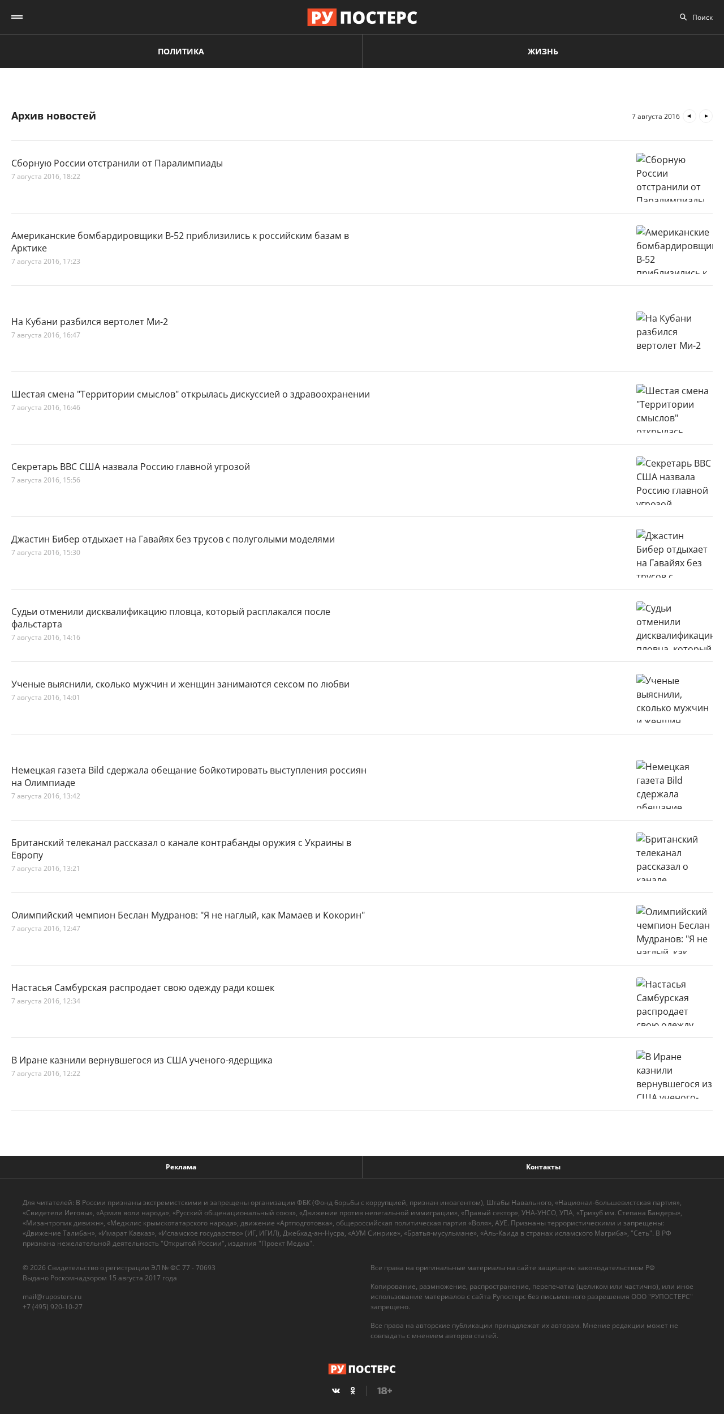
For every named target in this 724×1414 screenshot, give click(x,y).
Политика (181, 51)
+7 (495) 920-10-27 (53, 1307)
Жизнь (543, 51)
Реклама (181, 1167)
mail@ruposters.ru (52, 1296)
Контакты (543, 1167)
